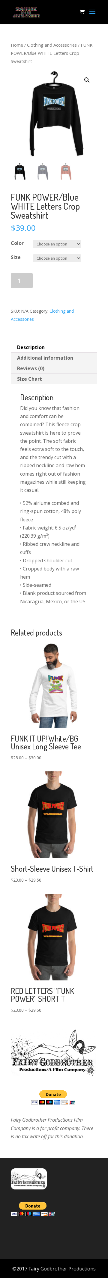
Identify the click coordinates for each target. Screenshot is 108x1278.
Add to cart (60, 281)
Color (17, 243)
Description (31, 347)
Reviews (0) (30, 368)
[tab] (54, 347)
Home (17, 45)
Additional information (45, 358)
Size (16, 257)
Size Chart (29, 379)
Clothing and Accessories (52, 45)
